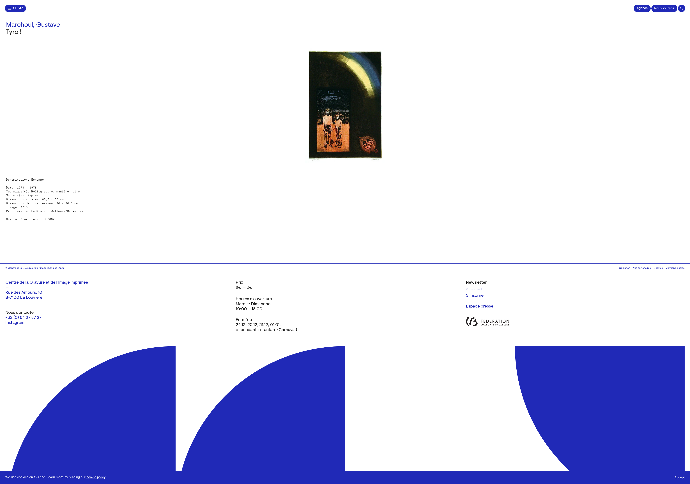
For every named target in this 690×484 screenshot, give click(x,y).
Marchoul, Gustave (33, 25)
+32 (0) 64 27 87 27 (23, 318)
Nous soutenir (664, 8)
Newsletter (476, 282)
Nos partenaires (642, 268)
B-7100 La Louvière (23, 297)
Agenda (642, 8)
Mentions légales (675, 268)
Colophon (624, 268)
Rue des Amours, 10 (23, 292)
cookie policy (95, 477)
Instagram (14, 323)
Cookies (658, 268)
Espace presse (479, 306)
